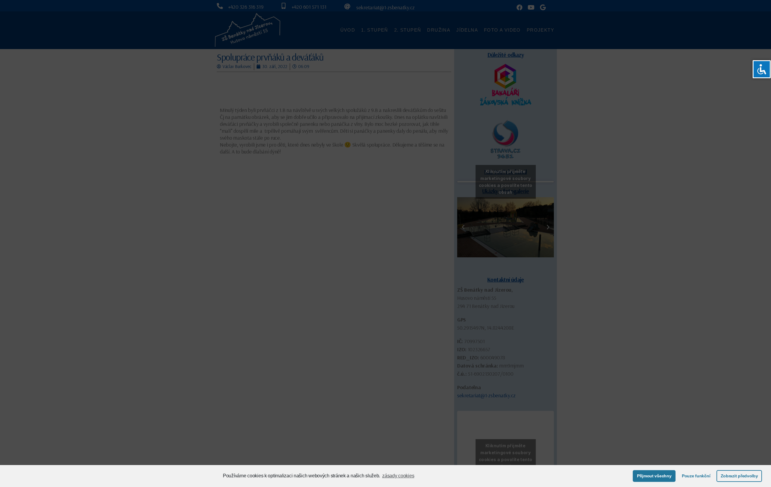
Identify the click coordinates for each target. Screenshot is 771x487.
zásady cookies (398, 475)
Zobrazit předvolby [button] (739, 475)
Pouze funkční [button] (696, 475)
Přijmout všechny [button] (654, 475)
